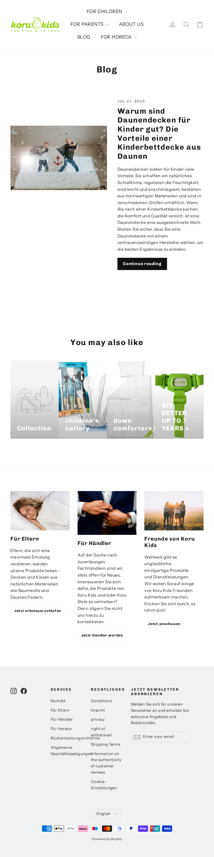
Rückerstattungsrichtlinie (67, 738)
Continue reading (142, 263)
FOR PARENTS (87, 24)
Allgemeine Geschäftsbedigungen (67, 750)
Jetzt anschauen (164, 624)
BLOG (84, 37)
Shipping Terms (106, 744)
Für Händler (62, 719)
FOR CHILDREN (105, 11)
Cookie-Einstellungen (104, 784)
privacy (98, 719)
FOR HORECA (117, 37)
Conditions (101, 701)
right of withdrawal (101, 731)
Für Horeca (61, 728)
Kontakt (58, 701)
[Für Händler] (107, 513)
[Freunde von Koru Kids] (174, 510)
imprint (98, 710)
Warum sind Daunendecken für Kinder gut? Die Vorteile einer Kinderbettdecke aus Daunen (159, 134)
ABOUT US (131, 24)
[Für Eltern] (40, 510)
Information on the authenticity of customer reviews (106, 763)
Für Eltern (60, 710)
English (104, 813)
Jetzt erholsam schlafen (37, 611)
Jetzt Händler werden (102, 635)
